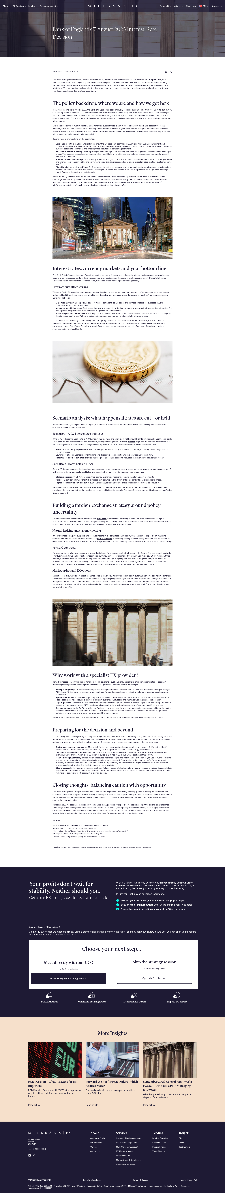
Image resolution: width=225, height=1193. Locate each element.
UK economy (110, 144)
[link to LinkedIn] (29, 1155)
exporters (101, 518)
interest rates (104, 295)
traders (131, 442)
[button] (7, 6)
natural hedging (104, 538)
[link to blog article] (55, 1060)
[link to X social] (33, 1155)
